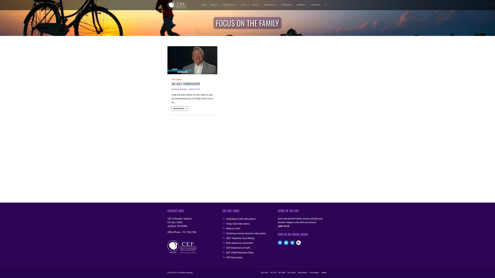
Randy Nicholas (180, 89)
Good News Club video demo (241, 219)
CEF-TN (273, 273)
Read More (180, 109)
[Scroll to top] (488, 269)
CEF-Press (291, 273)
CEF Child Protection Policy (240, 252)
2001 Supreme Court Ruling (240, 238)
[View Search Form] (325, 5)
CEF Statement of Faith (238, 247)
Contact (315, 5)
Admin (324, 273)
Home (204, 5)
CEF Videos (177, 80)
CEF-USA (264, 273)
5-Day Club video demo (238, 223)
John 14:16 (283, 226)
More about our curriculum (239, 243)
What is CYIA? (233, 228)
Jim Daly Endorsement (186, 83)
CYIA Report (314, 273)
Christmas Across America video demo (246, 233)
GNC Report (302, 273)
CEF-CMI (281, 273)
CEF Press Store (234, 257)
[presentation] (192, 60)
